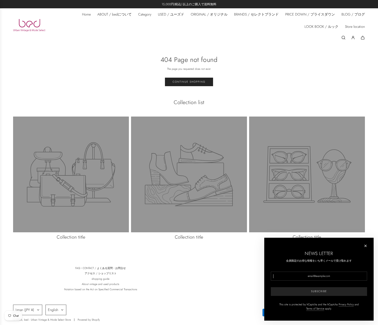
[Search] (343, 37)
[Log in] (353, 37)
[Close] (365, 246)
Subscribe (319, 291)
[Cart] (363, 37)
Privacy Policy (346, 304)
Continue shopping (189, 82)
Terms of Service (315, 309)
